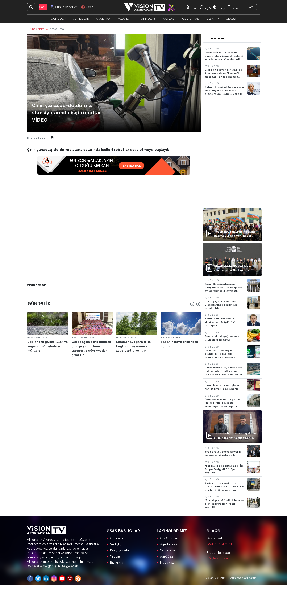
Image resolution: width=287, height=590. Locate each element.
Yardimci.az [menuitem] (168, 550)
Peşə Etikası (190, 18)
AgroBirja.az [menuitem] (169, 544)
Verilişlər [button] (81, 18)
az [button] (251, 7)
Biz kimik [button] (212, 18)
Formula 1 (147, 18)
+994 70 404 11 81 (219, 544)
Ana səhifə (37, 28)
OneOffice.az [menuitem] (169, 538)
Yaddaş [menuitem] (115, 556)
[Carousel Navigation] (195, 304)
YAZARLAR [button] (125, 18)
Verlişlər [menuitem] (116, 544)
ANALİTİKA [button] (103, 18)
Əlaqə (231, 18)
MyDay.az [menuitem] (167, 562)
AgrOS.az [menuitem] (167, 556)
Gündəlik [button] (58, 18)
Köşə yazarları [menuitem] (120, 550)
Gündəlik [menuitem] (116, 538)
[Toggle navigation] (31, 7)
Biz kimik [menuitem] (116, 562)
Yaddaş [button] (168, 18)
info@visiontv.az (218, 558)
